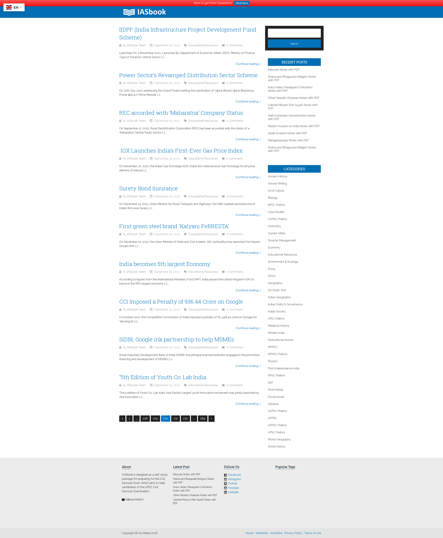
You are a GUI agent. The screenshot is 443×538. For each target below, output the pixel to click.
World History (277, 446)
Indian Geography (279, 297)
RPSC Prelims (276, 375)
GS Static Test (277, 290)
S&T (270, 382)
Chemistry (274, 226)
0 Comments (234, 45)
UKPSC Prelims (277, 411)
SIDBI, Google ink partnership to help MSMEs (176, 339)
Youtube (233, 487)
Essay (271, 268)
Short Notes (275, 389)
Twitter (232, 483)
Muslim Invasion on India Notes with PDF (294, 126)
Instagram (234, 479)
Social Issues (276, 396)
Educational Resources (203, 45)
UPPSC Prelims (277, 425)
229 (155, 418)
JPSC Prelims (276, 318)
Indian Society (277, 311)
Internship (262, 533)
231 (175, 418)
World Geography (279, 439)
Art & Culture (276, 190)
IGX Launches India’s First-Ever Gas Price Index (181, 150)
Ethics (272, 276)
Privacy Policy (293, 533)
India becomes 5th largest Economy (164, 264)
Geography (275, 283)
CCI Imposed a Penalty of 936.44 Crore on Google (181, 301)
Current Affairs (277, 233)
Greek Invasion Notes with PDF (287, 133)
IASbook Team (136, 45)
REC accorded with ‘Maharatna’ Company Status (181, 112)
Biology (273, 197)
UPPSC (272, 418)
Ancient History (277, 176)
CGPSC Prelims (277, 219)
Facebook (234, 474)
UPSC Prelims (276, 432)
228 (145, 418)
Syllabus (273, 404)
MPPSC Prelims (277, 354)
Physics (273, 361)
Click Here (242, 3)
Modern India (276, 332)
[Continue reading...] (248, 64)
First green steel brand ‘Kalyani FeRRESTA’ (174, 226)
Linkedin (233, 492)
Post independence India (283, 368)
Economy (274, 247)
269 (202, 418)
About (250, 533)
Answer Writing (277, 183)
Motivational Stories (280, 340)
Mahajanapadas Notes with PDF (288, 140)
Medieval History (278, 325)
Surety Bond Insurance (148, 188)
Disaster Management (282, 240)
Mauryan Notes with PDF (284, 69)
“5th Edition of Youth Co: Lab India (162, 377)
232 (185, 418)
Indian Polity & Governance (285, 304)
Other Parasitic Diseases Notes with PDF (293, 98)
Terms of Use (312, 533)
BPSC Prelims (276, 204)
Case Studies (276, 212)
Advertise (276, 533)
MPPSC (272, 347)
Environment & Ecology (283, 261)
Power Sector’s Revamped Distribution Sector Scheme (188, 75)
